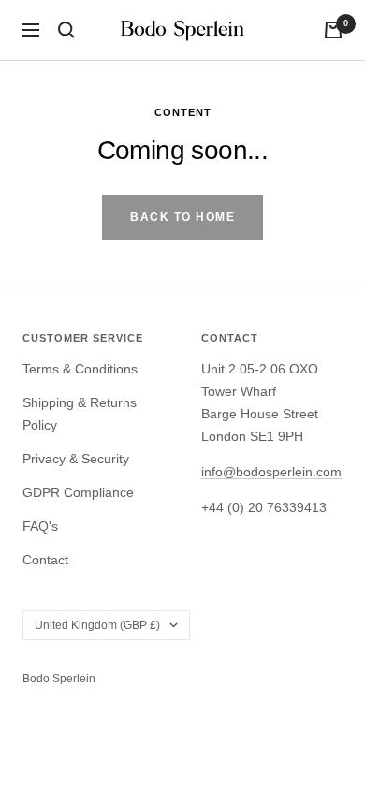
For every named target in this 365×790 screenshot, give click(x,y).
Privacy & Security (75, 458)
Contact (45, 559)
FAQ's (40, 526)
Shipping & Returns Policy (79, 413)
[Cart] (333, 30)
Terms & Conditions (80, 368)
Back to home (182, 217)
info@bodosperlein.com (271, 471)
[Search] (66, 30)
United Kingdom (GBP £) (97, 625)
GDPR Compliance (78, 492)
